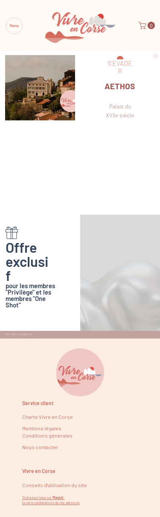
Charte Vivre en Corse (47, 417)
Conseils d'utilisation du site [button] (54, 485)
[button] (148, 25)
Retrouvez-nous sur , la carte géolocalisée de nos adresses (51, 500)
